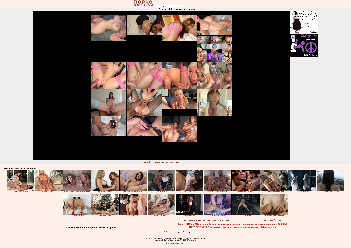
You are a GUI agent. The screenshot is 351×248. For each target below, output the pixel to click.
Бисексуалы (150, 162)
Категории (162, 6)
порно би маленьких (216, 227)
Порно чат (176, 6)
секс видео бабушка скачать (263, 227)
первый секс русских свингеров (259, 224)
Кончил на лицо (169, 162)
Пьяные (177, 162)
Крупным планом (159, 162)
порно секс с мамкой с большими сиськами (246, 221)
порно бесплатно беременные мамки (221, 224)
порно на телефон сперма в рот (206, 220)
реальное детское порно (243, 227)
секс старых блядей (230, 227)
